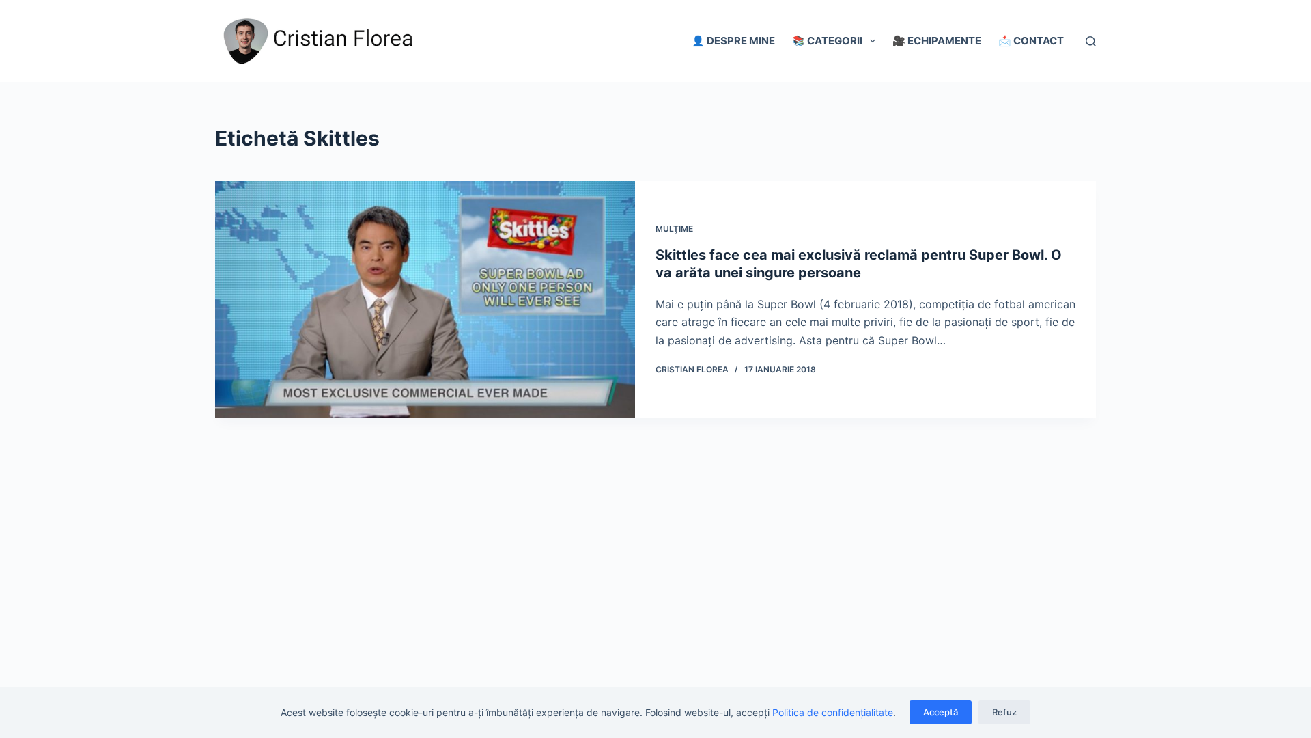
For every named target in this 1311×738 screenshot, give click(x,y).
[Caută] (1091, 41)
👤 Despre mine (733, 40)
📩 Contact (1031, 40)
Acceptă (940, 712)
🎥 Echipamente (936, 40)
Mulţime (674, 228)
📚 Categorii (827, 40)
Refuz (1004, 712)
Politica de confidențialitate (832, 712)
